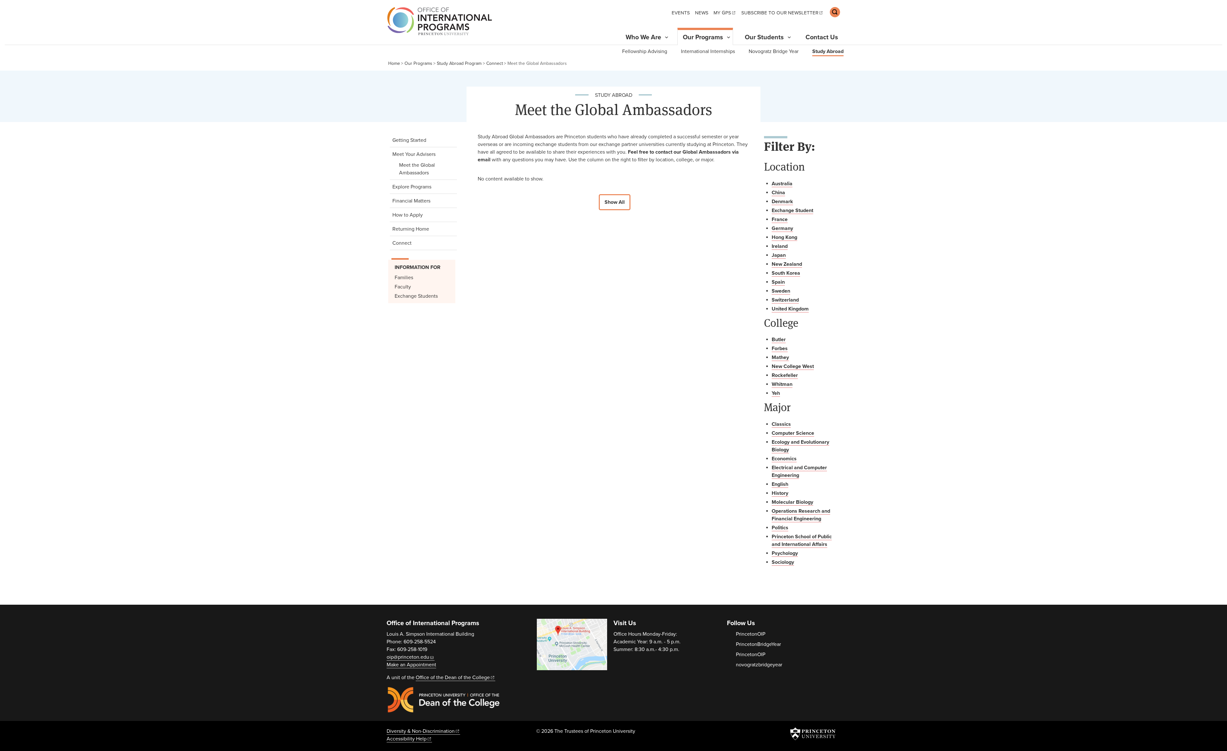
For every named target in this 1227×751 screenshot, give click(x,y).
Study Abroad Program (459, 63)
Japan (779, 255)
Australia (782, 183)
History (780, 493)
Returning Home (410, 229)
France (780, 219)
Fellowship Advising (644, 51)
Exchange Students (416, 296)
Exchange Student (792, 210)
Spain (778, 282)
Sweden (781, 291)
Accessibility (407, 739)
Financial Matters (411, 201)
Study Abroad (828, 51)
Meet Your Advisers (423, 154)
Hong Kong (784, 237)
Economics (784, 459)
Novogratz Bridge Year (774, 51)
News (701, 13)
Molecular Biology (792, 502)
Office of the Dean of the (453, 677)
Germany (782, 228)
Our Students (764, 37)
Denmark (782, 201)
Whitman (782, 384)
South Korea (786, 273)
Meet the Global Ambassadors (425, 169)
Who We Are (643, 37)
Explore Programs (411, 187)
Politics (780, 528)
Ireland (780, 246)
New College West (793, 366)
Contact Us (822, 37)
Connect (494, 63)
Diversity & (421, 731)
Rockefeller (785, 375)
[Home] (437, 21)
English (780, 484)
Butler (779, 339)
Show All (615, 202)
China (778, 192)
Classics (781, 424)
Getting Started (409, 140)
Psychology (785, 553)
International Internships (708, 51)
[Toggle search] (835, 12)
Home (394, 63)
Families (404, 277)
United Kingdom (790, 309)
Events (681, 13)
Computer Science (793, 433)
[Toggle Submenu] (666, 37)
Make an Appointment (411, 665)
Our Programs (705, 37)
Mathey (780, 357)
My (722, 13)
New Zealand (787, 264)
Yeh (776, 393)
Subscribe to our (779, 13)
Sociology (783, 562)
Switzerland (785, 300)
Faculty (403, 287)
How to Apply (407, 215)
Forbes (780, 348)
